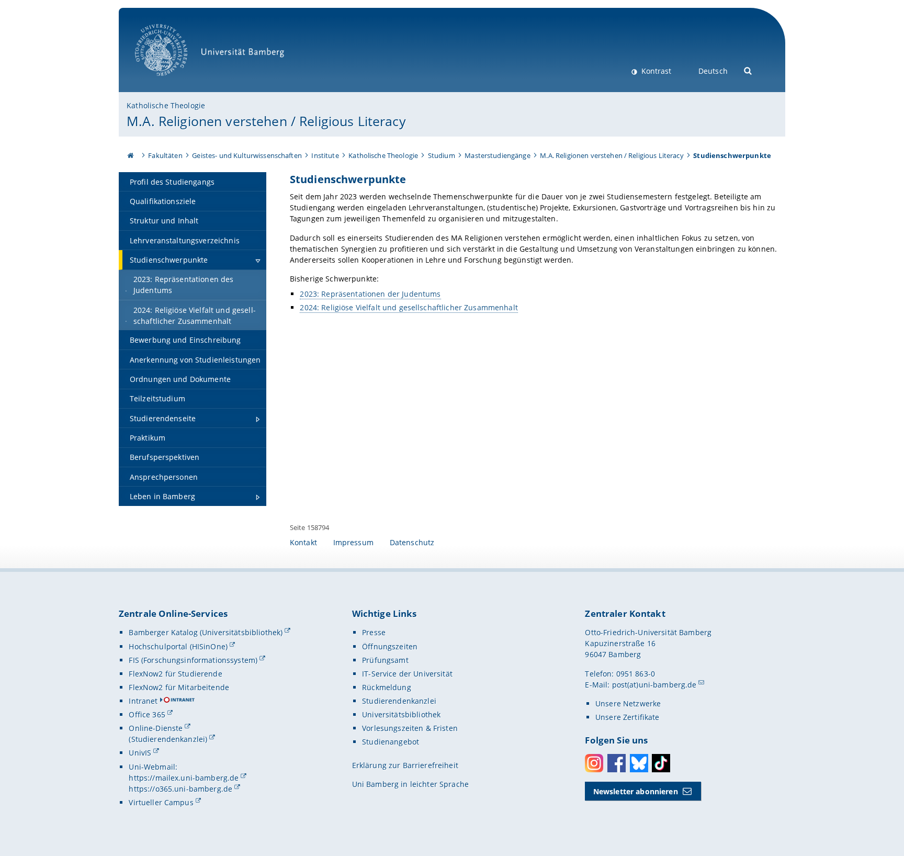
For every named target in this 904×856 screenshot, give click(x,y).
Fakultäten (165, 155)
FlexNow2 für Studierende (175, 674)
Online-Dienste (156, 728)
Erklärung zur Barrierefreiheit (405, 765)
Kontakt (303, 542)
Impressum (353, 542)
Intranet (143, 701)
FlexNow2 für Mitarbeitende (179, 687)
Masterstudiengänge (497, 155)
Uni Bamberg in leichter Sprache (410, 784)
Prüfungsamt (385, 660)
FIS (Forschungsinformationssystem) (193, 660)
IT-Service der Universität (407, 674)
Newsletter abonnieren (635, 791)
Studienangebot (390, 742)
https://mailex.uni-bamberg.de (184, 778)
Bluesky (639, 763)
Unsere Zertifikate (627, 717)
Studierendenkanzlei (399, 701)
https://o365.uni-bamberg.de (180, 789)
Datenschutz (412, 542)
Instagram (594, 763)
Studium (441, 155)
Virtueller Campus (161, 802)
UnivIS (140, 753)
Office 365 (147, 714)
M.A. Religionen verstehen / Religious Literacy (266, 121)
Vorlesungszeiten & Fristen (410, 728)
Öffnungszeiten (389, 646)
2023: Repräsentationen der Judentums (370, 294)
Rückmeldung (386, 687)
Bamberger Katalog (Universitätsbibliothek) (205, 632)
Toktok (661, 763)
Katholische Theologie (166, 105)
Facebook (616, 763)
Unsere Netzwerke (628, 703)
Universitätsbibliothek (401, 714)
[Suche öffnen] (748, 70)
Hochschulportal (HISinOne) (178, 646)
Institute (324, 155)
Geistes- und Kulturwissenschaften (247, 155)
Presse (374, 632)
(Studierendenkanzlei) (168, 739)
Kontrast (655, 71)
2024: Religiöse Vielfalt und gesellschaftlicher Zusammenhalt (408, 307)
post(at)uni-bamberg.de (654, 685)
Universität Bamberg (172, 81)
